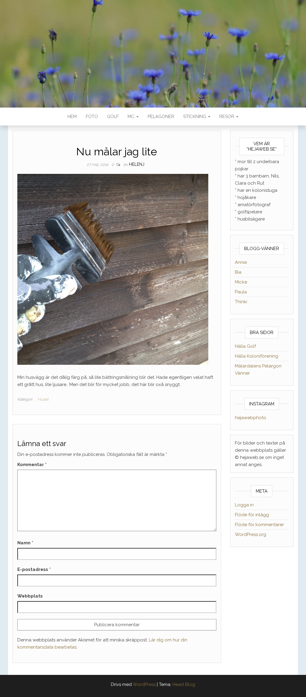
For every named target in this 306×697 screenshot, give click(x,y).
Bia (238, 272)
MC (132, 116)
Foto (92, 116)
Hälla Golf (245, 346)
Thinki (241, 301)
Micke (241, 282)
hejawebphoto (250, 417)
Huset (43, 399)
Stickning (195, 116)
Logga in (244, 505)
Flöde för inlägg (252, 514)
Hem (72, 116)
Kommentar (32, 464)
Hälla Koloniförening (256, 356)
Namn (25, 543)
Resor (227, 116)
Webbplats (30, 596)
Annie (241, 262)
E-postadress (34, 569)
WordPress (144, 684)
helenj (136, 164)
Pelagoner (161, 116)
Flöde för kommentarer (259, 524)
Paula (241, 292)
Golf (113, 116)
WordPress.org (250, 534)
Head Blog (183, 684)
